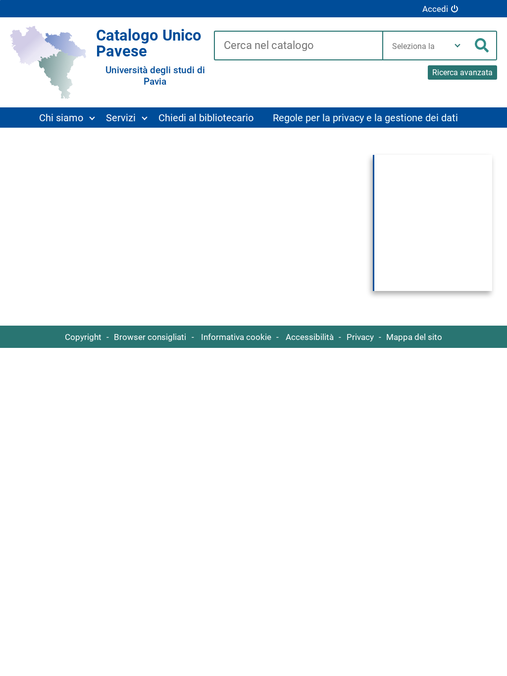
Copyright (83, 337)
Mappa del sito (414, 337)
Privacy (360, 337)
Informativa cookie (236, 337)
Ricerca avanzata (462, 72)
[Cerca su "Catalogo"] (298, 46)
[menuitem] (66, 117)
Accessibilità (310, 337)
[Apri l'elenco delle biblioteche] (457, 45)
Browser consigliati (150, 337)
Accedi (435, 9)
